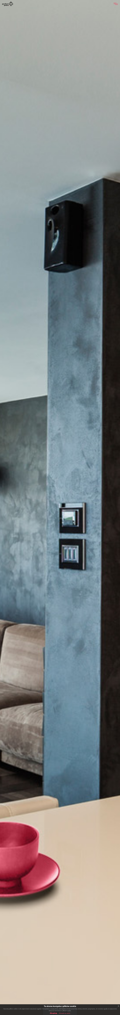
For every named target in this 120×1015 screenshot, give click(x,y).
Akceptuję (53, 1013)
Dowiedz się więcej (64, 1013)
